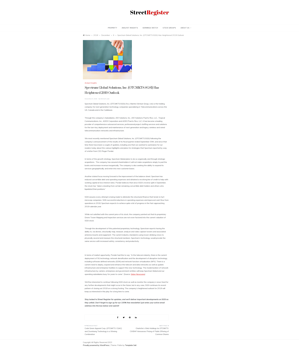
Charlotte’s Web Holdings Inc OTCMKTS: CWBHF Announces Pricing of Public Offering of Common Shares (149, 331)
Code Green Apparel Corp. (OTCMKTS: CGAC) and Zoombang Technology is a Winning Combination (103, 331)
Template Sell (130, 345)
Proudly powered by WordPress (96, 345)
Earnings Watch (150, 28)
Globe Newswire (138, 274)
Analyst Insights (130, 28)
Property (112, 28)
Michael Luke (105, 99)
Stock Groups (169, 28)
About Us (185, 28)
